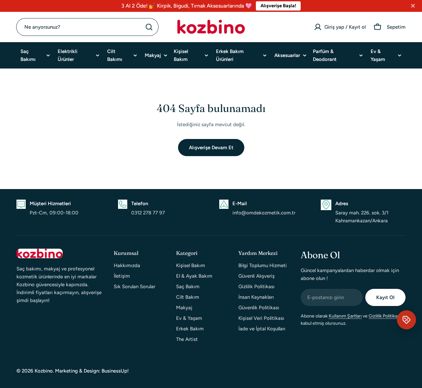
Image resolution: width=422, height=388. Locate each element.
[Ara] (149, 27)
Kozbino (44, 371)
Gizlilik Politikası (385, 316)
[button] (406, 319)
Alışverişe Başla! (278, 6)
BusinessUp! (115, 371)
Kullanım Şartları (345, 316)
